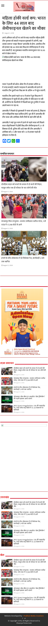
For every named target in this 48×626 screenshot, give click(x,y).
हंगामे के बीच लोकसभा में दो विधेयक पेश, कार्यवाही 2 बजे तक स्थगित (27, 388)
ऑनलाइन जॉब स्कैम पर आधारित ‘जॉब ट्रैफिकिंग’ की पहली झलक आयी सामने (29, 397)
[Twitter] (25, 618)
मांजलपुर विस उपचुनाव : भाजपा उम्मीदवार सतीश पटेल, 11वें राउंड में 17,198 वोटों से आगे (29, 379)
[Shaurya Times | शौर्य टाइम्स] (24, 6)
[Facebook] (22, 618)
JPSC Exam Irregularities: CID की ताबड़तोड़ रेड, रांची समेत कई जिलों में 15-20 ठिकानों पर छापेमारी (29, 407)
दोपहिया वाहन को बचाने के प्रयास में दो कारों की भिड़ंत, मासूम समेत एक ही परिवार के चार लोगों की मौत (21, 186)
